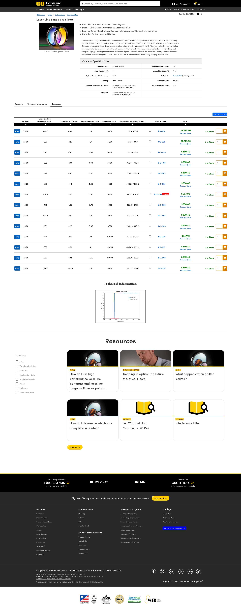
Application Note (27, 375)
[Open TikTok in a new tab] (198, 572)
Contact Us (201, 9)
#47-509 (162, 257)
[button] (189, 9)
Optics (50, 15)
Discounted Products (127, 534)
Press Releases (41, 534)
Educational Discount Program (131, 526)
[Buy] (225, 131)
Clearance (166, 194)
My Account (182, 4)
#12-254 (161, 131)
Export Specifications (220, 114)
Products (19, 104)
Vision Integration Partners (130, 518)
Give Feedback (83, 526)
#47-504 (158, 194)
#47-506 (162, 215)
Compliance (40, 542)
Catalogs (167, 514)
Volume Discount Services (129, 522)
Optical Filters (60, 15)
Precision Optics (84, 537)
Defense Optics (83, 553)
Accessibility (80, 574)
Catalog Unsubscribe (170, 522)
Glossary (23, 370)
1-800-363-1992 (188, 9)
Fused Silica (177, 76)
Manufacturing (54, 9)
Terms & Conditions (67, 574)
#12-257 (161, 247)
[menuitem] (42, 9)
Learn (68, 9)
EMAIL (142, 482)
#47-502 (161, 173)
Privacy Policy (41, 574)
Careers (39, 530)
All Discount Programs (128, 514)
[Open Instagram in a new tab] (190, 572)
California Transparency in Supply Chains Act (53, 579)
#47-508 (162, 226)
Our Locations (41, 526)
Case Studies (41, 538)
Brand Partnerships (43, 550)
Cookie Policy (53, 574)
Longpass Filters (72, 15)
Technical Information (37, 104)
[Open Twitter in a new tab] (162, 572)
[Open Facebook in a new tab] (153, 572)
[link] (199, 2)
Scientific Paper (27, 392)
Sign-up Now (160, 498)
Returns (81, 518)
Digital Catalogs (168, 518)
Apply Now (173, 528)
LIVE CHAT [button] (101, 482)
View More (75, 447)
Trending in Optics (28, 366)
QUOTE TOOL (181, 483)
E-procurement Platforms (129, 542)
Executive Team (41, 518)
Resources (56, 104)
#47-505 (162, 205)
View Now (93, 374)
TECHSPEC (40, 546)
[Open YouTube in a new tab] (171, 572)
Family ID (183, 14)
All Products (41, 15)
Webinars (24, 388)
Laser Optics (82, 545)
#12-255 (161, 141)
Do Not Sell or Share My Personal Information (85, 576)
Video (22, 383)
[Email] (197, 14)
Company (78, 9)
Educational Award (127, 530)
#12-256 (161, 236)
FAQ (21, 361)
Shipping (81, 514)
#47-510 (161, 268)
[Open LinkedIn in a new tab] (181, 572)
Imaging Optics (84, 549)
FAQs (80, 522)
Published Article (27, 379)
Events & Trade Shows (44, 522)
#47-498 (162, 152)
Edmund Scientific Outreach (130, 538)
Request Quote (185, 133)
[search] (120, 3)
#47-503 (161, 184)
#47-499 (162, 162)
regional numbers (60, 486)
